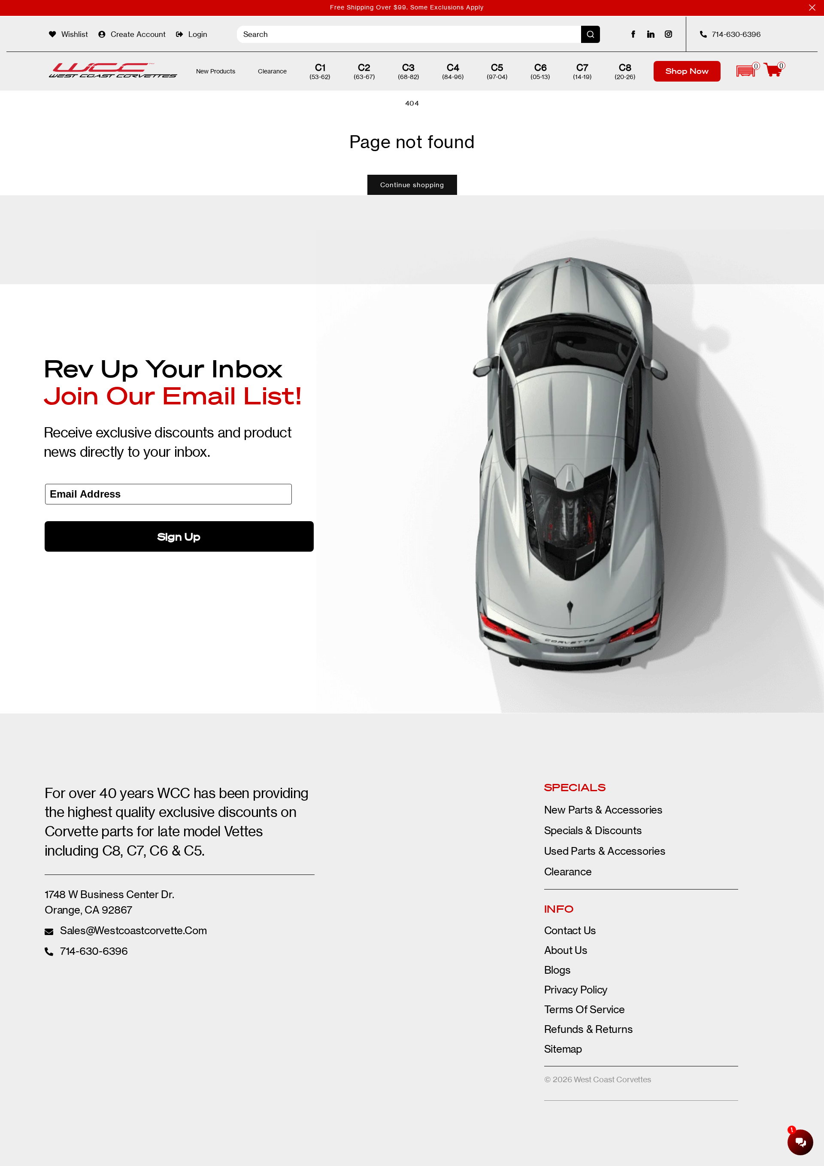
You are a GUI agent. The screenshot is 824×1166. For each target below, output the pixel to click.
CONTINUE (496, 651)
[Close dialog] (568, 502)
